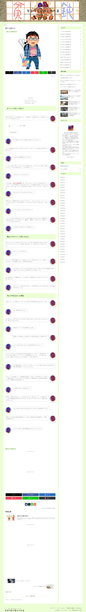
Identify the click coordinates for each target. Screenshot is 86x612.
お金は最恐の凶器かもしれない (66, 77)
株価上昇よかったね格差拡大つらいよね (68, 84)
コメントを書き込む (30, 596)
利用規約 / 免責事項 (71, 608)
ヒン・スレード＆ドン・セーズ (70, 132)
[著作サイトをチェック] (26, 504)
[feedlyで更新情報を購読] (32, 504)
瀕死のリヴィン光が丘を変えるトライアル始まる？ (70, 75)
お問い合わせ (78, 608)
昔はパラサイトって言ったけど (31, 101)
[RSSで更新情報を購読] (35, 504)
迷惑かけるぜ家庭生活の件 (11, 448)
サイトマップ (52, 608)
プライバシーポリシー (61, 608)
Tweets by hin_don (64, 165)
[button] (52, 72)
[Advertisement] (30, 86)
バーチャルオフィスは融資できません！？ (68, 86)
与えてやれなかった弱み (29, 103)
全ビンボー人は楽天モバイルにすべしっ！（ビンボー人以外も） (70, 81)
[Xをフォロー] (29, 504)
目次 (29, 97)
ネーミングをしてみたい (29, 100)
